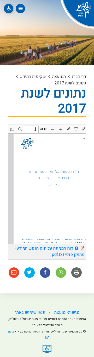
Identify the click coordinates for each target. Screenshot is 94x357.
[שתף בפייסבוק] (45, 272)
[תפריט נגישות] (8, 8)
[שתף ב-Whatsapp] (61, 272)
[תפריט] (20, 8)
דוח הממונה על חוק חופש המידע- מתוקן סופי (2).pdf (49, 251)
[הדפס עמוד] (76, 272)
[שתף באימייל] (14, 272)
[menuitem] (63, 312)
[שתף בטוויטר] (29, 272)
